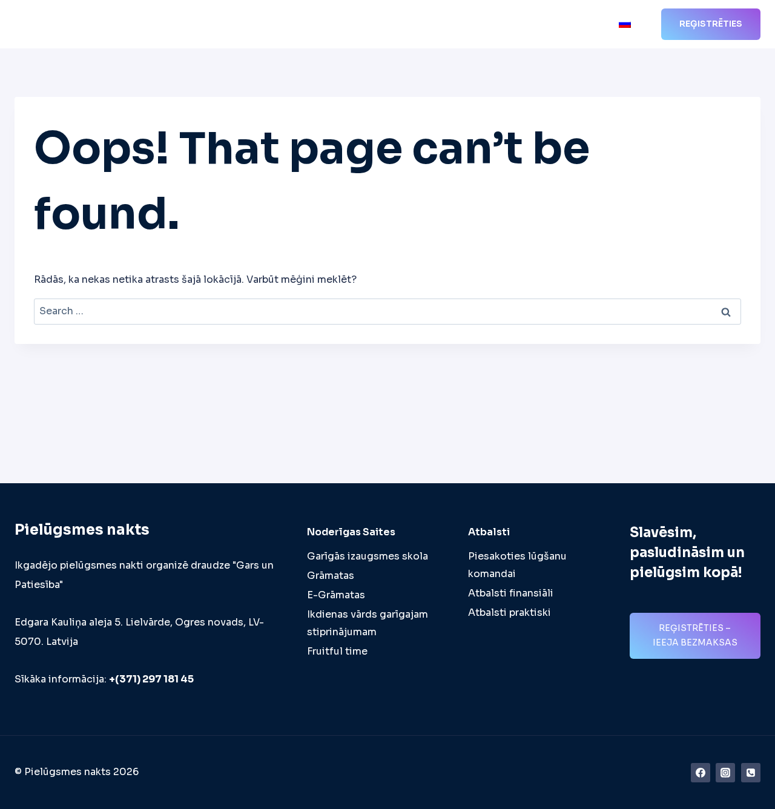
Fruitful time (337, 651)
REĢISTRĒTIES (710, 23)
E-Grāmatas (336, 595)
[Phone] (750, 772)
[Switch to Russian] (624, 24)
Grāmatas (330, 575)
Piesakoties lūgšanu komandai (517, 565)
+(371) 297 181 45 (151, 679)
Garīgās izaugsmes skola (367, 556)
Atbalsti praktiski (509, 612)
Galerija (532, 24)
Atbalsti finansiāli (510, 593)
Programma (319, 24)
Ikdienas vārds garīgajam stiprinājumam (367, 623)
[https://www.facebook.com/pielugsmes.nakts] (700, 772)
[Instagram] (725, 772)
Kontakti (585, 24)
